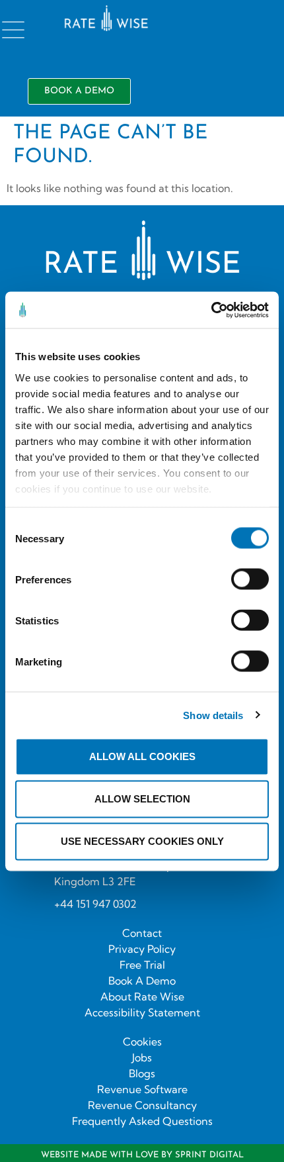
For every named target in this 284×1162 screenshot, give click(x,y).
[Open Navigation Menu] (13, 30)
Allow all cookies (142, 756)
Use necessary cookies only (142, 841)
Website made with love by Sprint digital (142, 1155)
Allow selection (142, 798)
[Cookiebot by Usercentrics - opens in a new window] (211, 309)
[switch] (250, 579)
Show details (213, 714)
